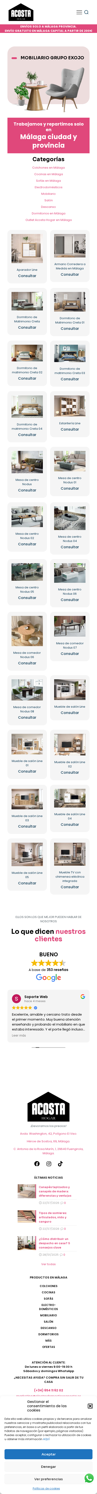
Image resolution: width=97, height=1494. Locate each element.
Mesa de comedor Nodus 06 (27, 655)
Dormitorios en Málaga (48, 213)
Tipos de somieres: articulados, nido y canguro (53, 1217)
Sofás (48, 1299)
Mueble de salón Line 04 (69, 816)
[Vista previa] (38, 246)
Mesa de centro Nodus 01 (69, 480)
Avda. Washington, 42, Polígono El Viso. (48, 1133)
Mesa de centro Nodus (27, 482)
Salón (48, 200)
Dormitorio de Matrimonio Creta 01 (69, 320)
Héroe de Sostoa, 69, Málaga (48, 1141)
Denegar (48, 1466)
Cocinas (48, 1292)
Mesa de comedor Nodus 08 (27, 709)
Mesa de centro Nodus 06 (69, 591)
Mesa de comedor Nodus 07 (70, 645)
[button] (90, 1406)
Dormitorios (48, 1334)
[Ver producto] (38, 239)
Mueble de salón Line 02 (69, 764)
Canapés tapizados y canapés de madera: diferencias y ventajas (55, 1191)
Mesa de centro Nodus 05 (27, 589)
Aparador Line (27, 270)
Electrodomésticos (48, 187)
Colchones (49, 1286)
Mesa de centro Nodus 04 (69, 539)
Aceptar (49, 1454)
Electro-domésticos (48, 1307)
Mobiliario (48, 194)
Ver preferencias (48, 1479)
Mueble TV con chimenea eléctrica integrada (69, 876)
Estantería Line (70, 423)
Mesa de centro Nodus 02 (27, 536)
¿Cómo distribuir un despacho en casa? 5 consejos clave (54, 1243)
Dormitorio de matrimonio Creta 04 (27, 426)
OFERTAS (48, 1347)
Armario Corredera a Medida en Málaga (69, 266)
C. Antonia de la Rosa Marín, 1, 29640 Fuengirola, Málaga (48, 1151)
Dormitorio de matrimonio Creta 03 (70, 371)
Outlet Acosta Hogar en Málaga (48, 220)
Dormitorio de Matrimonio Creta (27, 319)
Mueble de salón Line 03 (27, 818)
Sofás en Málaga (48, 181)
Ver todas (48, 1264)
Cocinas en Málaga (48, 174)
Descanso (48, 207)
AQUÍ (46, 1439)
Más (48, 1341)
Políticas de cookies (46, 1488)
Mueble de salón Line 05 (27, 875)
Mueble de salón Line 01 (27, 763)
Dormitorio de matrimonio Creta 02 (27, 370)
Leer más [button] (19, 1036)
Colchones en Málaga (48, 167)
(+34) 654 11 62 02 (48, 1390)
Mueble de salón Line (69, 707)
